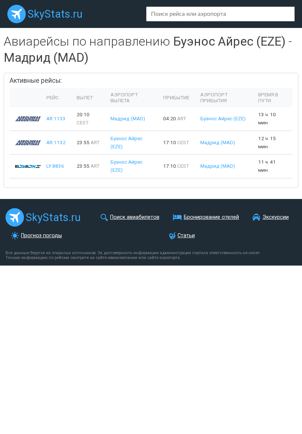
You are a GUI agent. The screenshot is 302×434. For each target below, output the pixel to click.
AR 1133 (56, 118)
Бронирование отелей (211, 217)
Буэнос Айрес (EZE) (223, 118)
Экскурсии (276, 217)
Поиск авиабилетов (134, 217)
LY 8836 (55, 166)
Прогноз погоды (41, 235)
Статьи (186, 235)
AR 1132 (56, 142)
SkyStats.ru (55, 14)
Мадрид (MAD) (127, 118)
